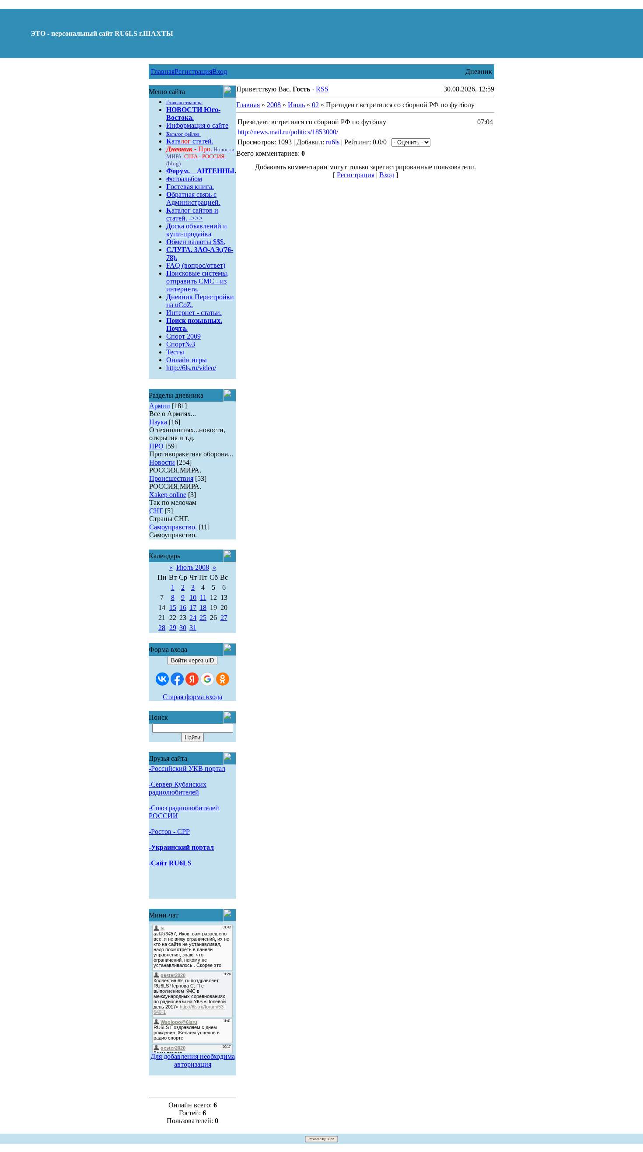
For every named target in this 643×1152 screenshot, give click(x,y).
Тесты (175, 352)
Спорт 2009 (183, 336)
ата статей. (189, 141)
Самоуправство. (173, 527)
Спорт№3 (180, 344)
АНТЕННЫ (215, 171)
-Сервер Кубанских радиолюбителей (177, 788)
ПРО (156, 446)
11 (203, 597)
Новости (162, 462)
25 (202, 617)
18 (202, 607)
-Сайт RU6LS (170, 863)
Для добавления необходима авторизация (192, 1060)
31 (192, 627)
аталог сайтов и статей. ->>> (192, 214)
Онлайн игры (186, 360)
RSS (322, 89)
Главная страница (184, 102)
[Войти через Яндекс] (192, 679)
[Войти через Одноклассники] (222, 679)
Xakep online (167, 494)
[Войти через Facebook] (177, 679)
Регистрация (193, 71)
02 (315, 105)
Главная (163, 71)
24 (192, 617)
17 (192, 607)
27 (223, 617)
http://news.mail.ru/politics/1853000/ (288, 132)
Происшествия (171, 478)
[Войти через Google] (207, 679)
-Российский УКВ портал (187, 768)
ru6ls (332, 142)
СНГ (156, 511)
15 (172, 607)
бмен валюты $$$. (195, 241)
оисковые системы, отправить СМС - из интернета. (197, 281)
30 (182, 627)
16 (182, 607)
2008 (274, 105)
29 (172, 627)
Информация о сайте (197, 125)
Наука (158, 422)
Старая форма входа (192, 696)
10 (192, 597)
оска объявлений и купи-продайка (196, 230)
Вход (219, 71)
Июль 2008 (192, 567)
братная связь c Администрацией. (193, 198)
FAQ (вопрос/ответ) (195, 265)
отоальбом (184, 178)
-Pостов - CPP (169, 831)
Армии (159, 406)
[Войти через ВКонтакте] (162, 679)
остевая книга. (190, 186)
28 (161, 627)
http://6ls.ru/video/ (191, 367)
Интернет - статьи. (194, 312)
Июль (296, 105)
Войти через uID (192, 660)
